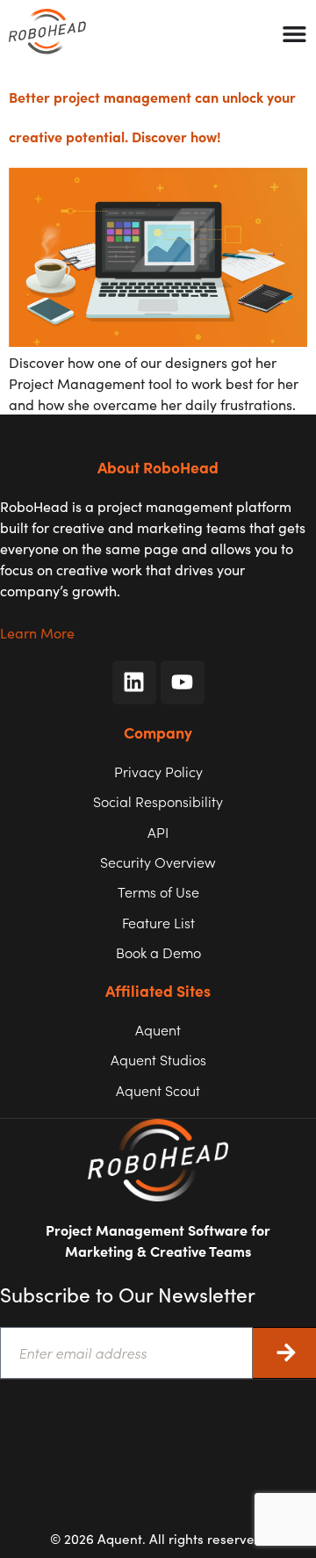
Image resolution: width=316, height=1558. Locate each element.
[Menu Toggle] (294, 34)
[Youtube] (183, 682)
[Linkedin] (134, 682)
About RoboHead (158, 467)
